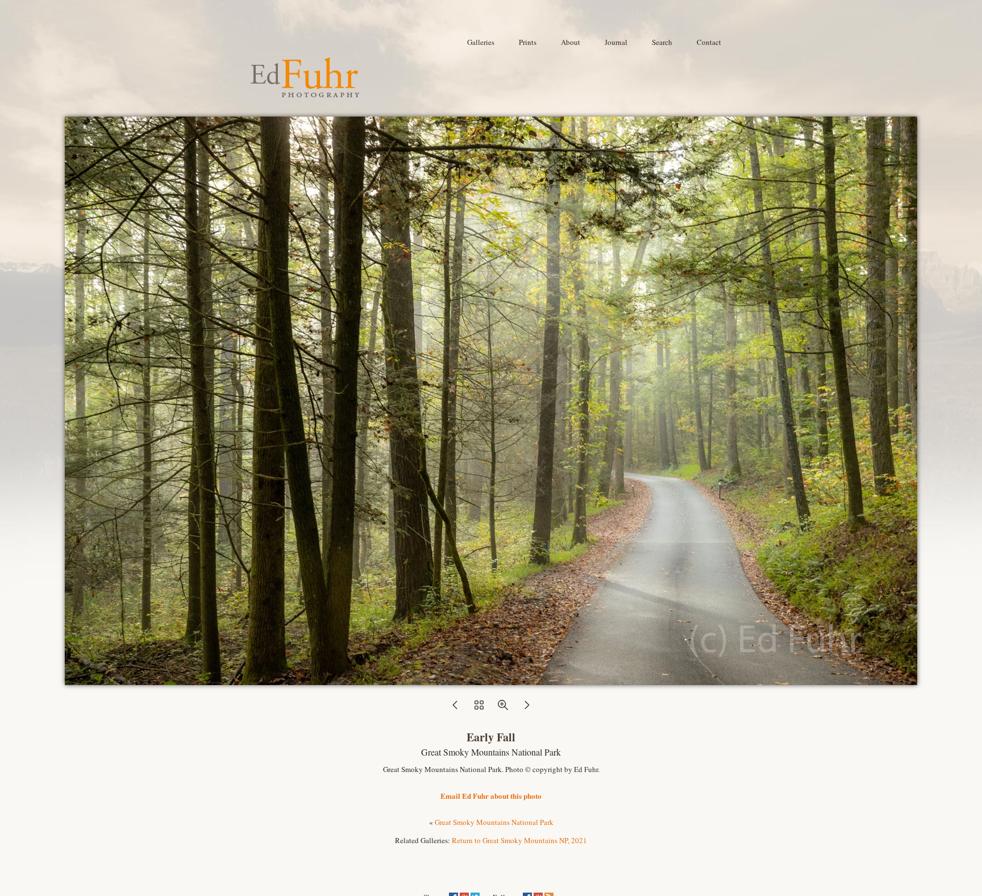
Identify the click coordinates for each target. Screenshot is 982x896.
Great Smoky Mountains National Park (494, 822)
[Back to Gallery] (491, 679)
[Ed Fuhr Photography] (305, 93)
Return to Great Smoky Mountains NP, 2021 (519, 840)
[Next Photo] (527, 708)
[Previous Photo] (455, 708)
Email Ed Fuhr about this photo (491, 795)
